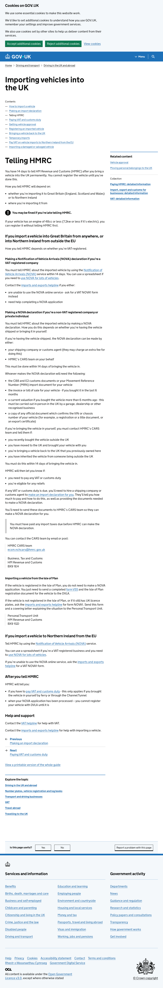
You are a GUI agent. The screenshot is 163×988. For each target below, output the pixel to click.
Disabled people (15, 929)
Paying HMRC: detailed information (130, 184)
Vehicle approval (119, 162)
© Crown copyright (145, 978)
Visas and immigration (72, 929)
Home (8, 65)
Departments (119, 886)
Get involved (118, 936)
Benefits (10, 886)
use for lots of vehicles (40, 278)
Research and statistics (125, 908)
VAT (7, 802)
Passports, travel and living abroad (80, 922)
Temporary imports (19, 137)
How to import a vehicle (22, 106)
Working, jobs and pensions (75, 936)
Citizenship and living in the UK (25, 915)
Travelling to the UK (16, 813)
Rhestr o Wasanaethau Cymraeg (26, 963)
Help (8, 958)
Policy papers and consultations (131, 915)
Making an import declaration (25, 110)
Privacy (19, 958)
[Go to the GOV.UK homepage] (18, 57)
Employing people (69, 893)
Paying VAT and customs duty (25, 119)
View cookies (92, 43)
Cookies (32, 958)
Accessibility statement (56, 958)
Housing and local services (75, 908)
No (65, 847)
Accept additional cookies (24, 44)
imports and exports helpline (40, 285)
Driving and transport (28, 65)
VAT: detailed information (124, 198)
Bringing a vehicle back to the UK (27, 133)
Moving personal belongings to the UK (131, 167)
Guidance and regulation (126, 900)
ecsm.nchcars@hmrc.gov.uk (26, 549)
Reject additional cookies (63, 44)
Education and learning (73, 886)
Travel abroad (12, 807)
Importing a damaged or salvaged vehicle (31, 146)
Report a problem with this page (134, 847)
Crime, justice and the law (22, 922)
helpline (29, 723)
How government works (125, 929)
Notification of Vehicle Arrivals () (61, 643)
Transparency (119, 922)
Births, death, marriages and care (27, 893)
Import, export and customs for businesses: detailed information (129, 191)
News (114, 893)
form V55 (72, 589)
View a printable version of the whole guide (32, 765)
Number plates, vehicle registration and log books (33, 791)
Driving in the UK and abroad (59, 65)
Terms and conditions (102, 958)
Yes (46, 847)
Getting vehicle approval (22, 124)
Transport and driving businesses (24, 796)
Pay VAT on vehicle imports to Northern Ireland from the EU (41, 142)
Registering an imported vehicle (26, 128)
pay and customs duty (43, 691)
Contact (79, 958)
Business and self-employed (23, 900)
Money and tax (67, 915)
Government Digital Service (67, 963)
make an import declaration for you (51, 494)
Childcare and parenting (21, 908)
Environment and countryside (77, 900)
